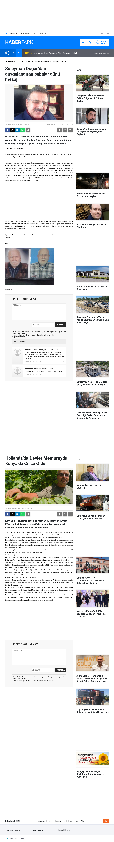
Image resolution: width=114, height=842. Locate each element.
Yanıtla (29, 361)
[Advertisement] (57, 15)
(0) (36, 361)
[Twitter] (12, 130)
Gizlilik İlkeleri (68, 821)
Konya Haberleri (64, 830)
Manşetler (13, 33)
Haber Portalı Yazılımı (16, 839)
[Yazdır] (28, 130)
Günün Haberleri (25, 33)
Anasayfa (11, 61)
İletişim (58, 821)
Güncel (20, 61)
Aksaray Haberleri (14, 830)
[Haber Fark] (19, 42)
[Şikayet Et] (63, 361)
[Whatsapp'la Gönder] (22, 130)
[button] (59, 130)
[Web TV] (102, 33)
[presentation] (13, 53)
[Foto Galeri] (107, 33)
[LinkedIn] (17, 130)
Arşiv (34, 33)
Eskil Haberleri (38, 830)
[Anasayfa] (6, 33)
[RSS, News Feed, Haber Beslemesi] (106, 821)
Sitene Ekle (42, 33)
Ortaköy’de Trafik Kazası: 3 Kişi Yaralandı (49, 53)
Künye (50, 821)
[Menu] (83, 42)
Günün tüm (101, 53)
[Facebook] (7, 130)
